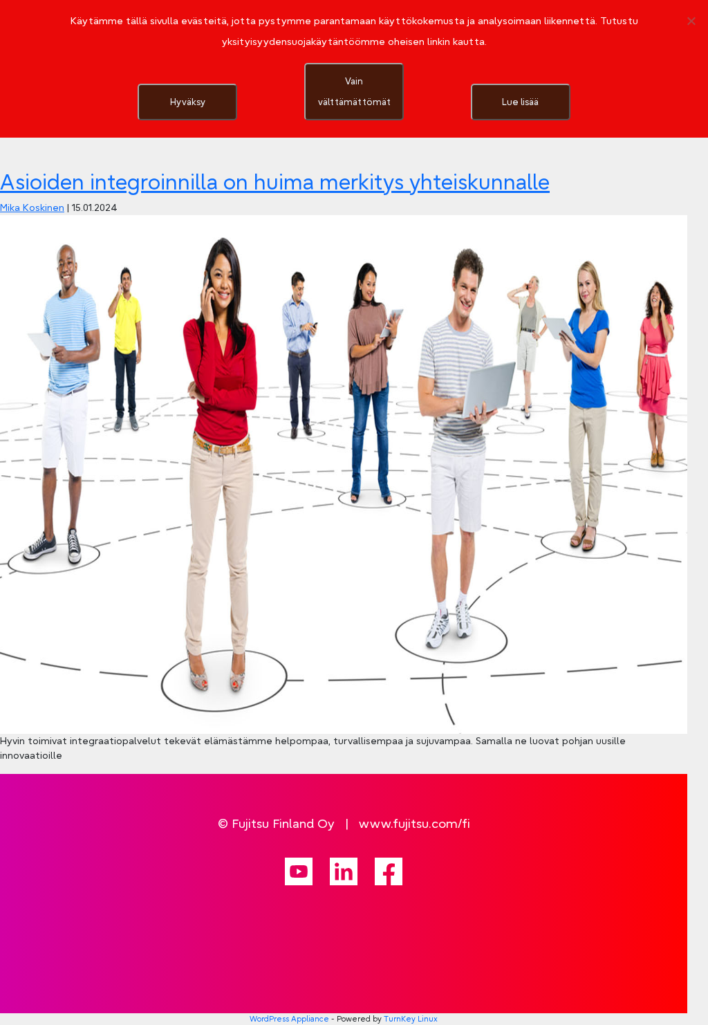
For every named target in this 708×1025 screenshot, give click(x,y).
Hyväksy (187, 101)
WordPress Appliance (289, 1019)
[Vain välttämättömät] (691, 21)
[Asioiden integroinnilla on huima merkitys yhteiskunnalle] (343, 473)
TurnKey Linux (411, 1019)
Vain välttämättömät (354, 91)
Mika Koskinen (32, 207)
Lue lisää (520, 101)
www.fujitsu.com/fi (414, 823)
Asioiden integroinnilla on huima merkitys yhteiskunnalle (275, 182)
